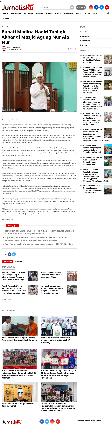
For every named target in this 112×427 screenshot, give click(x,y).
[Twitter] (14, 254)
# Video (83, 45)
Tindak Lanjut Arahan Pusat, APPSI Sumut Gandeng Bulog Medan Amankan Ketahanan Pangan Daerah (92, 72)
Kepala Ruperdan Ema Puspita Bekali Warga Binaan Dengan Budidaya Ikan (92, 161)
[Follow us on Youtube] (58, 421)
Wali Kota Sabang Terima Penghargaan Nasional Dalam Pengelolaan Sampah (92, 148)
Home (4, 27)
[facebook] (96, 7)
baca (71, 49)
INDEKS (6, 19)
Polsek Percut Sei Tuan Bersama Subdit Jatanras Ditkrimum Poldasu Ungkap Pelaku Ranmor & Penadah (14, 289)
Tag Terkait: (7, 261)
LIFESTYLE (68, 13)
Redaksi (80, 421)
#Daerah (18, 261)
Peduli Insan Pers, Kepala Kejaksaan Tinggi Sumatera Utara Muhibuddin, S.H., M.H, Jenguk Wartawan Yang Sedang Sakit (96, 175)
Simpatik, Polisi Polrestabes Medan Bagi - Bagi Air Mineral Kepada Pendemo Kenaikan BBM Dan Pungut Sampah (14, 277)
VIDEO (95, 13)
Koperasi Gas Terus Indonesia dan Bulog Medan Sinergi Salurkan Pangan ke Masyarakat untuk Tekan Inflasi (92, 119)
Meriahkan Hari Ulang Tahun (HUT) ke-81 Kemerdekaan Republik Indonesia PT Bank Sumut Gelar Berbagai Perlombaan (39, 232)
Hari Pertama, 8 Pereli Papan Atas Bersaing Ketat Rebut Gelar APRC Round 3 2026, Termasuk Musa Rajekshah (92, 87)
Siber (87, 421)
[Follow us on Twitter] (47, 421)
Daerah (9, 27)
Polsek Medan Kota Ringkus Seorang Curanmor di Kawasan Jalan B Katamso (19, 338)
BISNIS (58, 13)
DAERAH (39, 13)
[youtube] (107, 7)
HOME (5, 13)
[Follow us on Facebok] (41, 421)
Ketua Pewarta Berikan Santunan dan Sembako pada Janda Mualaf (51, 274)
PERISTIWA (16, 13)
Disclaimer (96, 421)
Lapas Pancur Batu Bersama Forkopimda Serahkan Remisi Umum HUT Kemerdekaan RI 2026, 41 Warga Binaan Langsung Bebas (37, 239)
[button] (108, 12)
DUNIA (49, 13)
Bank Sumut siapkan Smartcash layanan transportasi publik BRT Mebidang (39, 244)
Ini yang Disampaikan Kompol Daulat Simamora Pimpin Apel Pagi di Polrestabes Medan (52, 289)
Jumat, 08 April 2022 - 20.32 (15, 49)
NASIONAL (28, 13)
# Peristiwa (85, 40)
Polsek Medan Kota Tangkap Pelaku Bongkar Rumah (18, 404)
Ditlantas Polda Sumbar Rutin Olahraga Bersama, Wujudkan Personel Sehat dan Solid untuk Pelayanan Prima (92, 103)
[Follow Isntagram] (52, 421)
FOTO (87, 13)
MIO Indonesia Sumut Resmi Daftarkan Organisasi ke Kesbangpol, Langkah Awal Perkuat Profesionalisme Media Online (96, 135)
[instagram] (91, 7)
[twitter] (101, 7)
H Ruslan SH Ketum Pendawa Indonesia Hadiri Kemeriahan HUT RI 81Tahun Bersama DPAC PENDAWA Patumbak (19, 374)
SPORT (79, 13)
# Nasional (85, 36)
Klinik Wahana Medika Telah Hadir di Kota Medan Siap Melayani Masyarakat (92, 59)
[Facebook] (9, 254)
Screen (81, 7)
